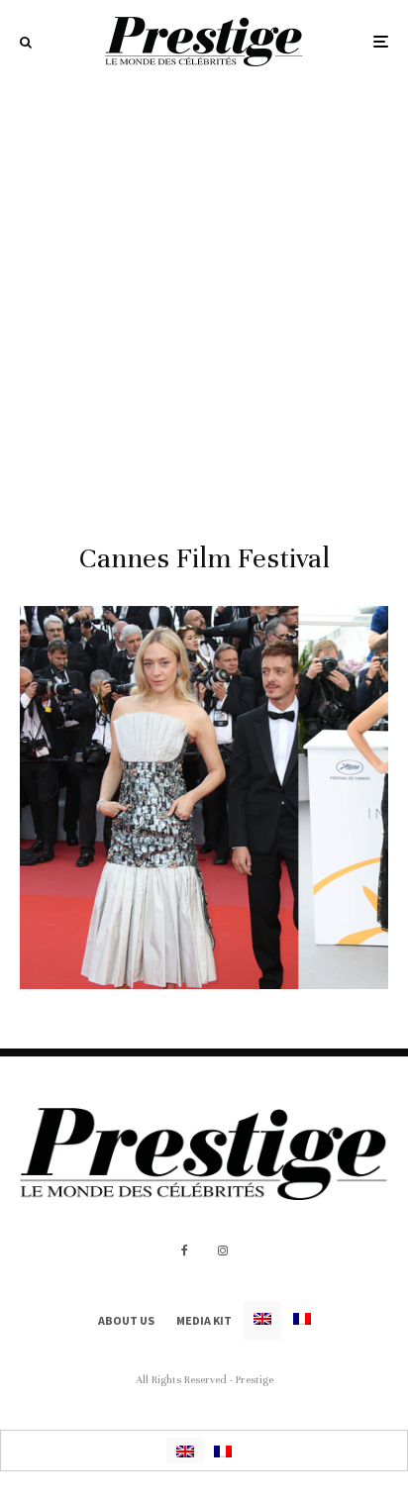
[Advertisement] (204, 297)
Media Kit (204, 1320)
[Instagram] (223, 1250)
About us (126, 1320)
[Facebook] (184, 1250)
